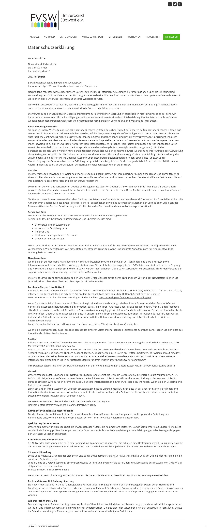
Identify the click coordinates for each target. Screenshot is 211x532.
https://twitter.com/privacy (131, 359)
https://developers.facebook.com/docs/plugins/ (125, 297)
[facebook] (179, 4)
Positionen (134, 36)
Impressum (171, 36)
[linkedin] (169, 4)
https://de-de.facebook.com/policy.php (115, 324)
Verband (49, 36)
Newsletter (153, 36)
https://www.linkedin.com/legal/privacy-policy (70, 404)
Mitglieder (115, 36)
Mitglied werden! (93, 36)
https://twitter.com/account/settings (146, 365)
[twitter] (174, 4)
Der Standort (68, 36)
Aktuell (34, 36)
